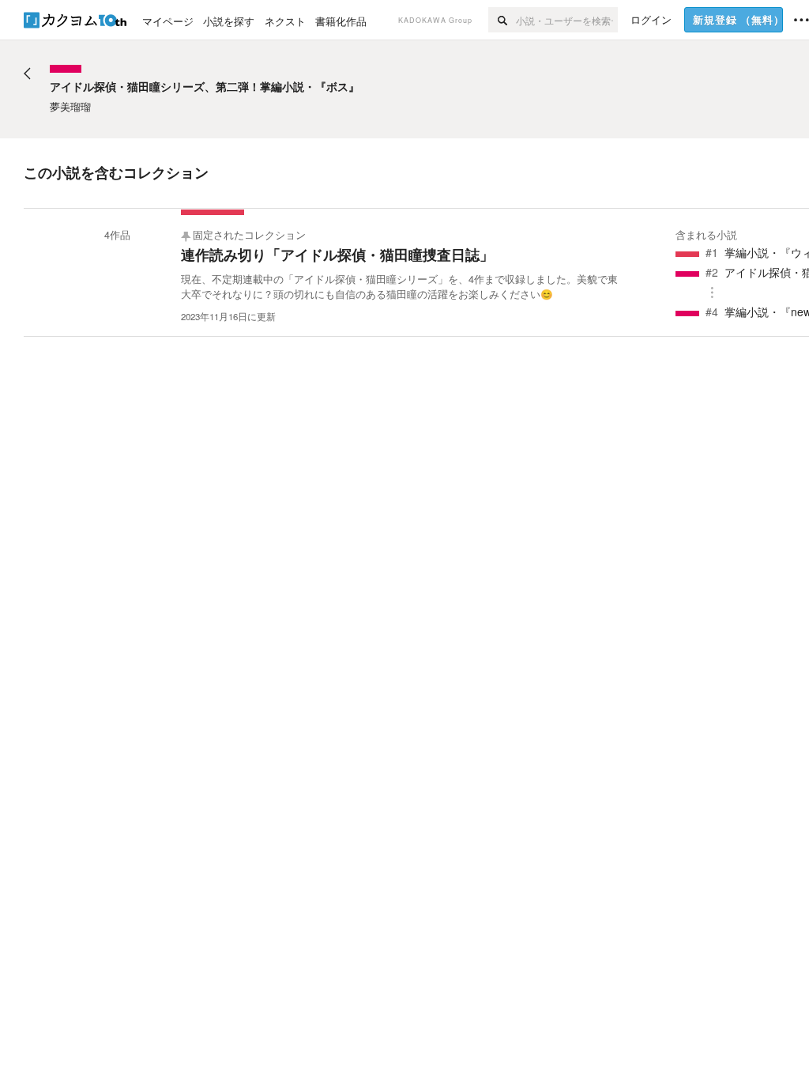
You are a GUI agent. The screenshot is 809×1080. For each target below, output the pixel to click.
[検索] (502, 19)
